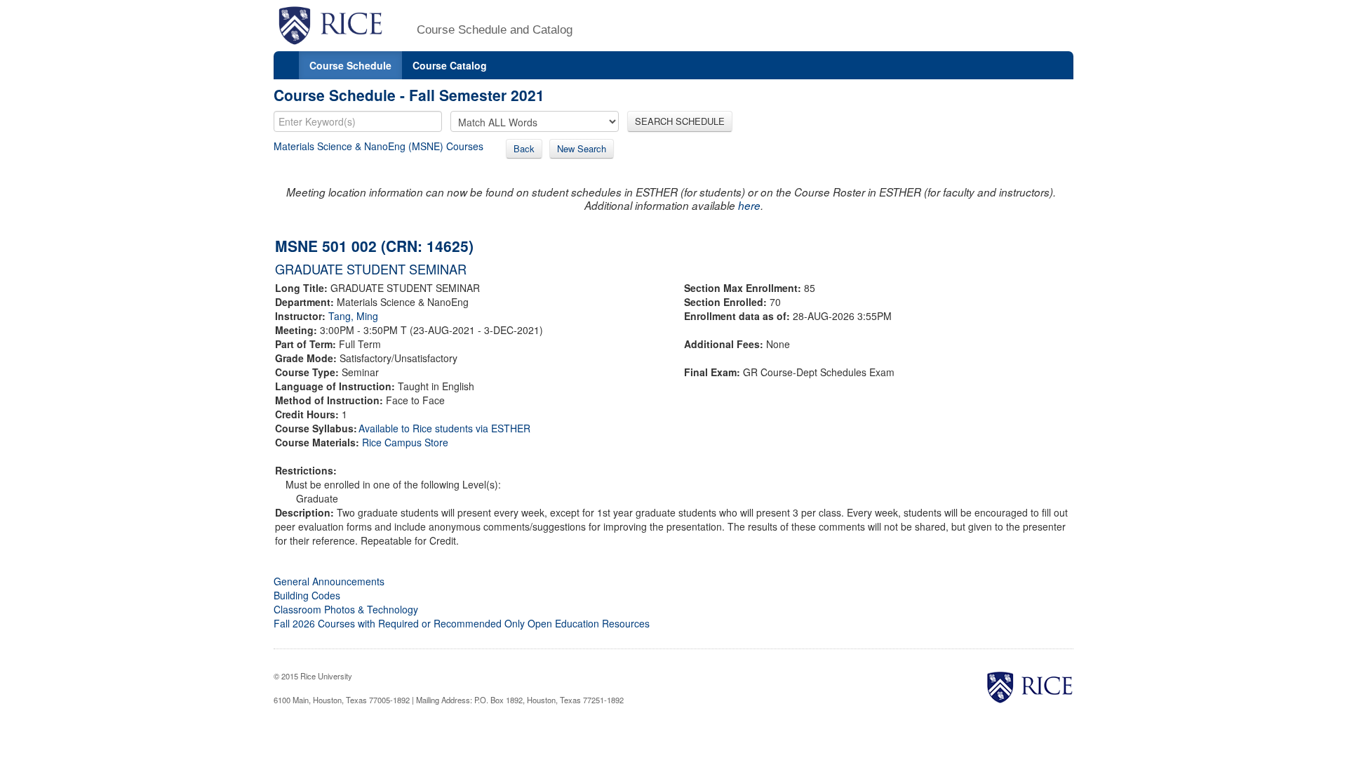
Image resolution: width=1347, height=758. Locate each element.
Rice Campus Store (405, 442)
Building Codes (307, 595)
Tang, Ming (353, 316)
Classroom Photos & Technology (346, 609)
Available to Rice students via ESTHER (444, 428)
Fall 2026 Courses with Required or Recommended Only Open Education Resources (462, 623)
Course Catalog (450, 65)
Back (524, 148)
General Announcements (329, 581)
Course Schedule (350, 65)
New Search (581, 148)
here (749, 205)
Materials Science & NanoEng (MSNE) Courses (378, 146)
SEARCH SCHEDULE (680, 121)
